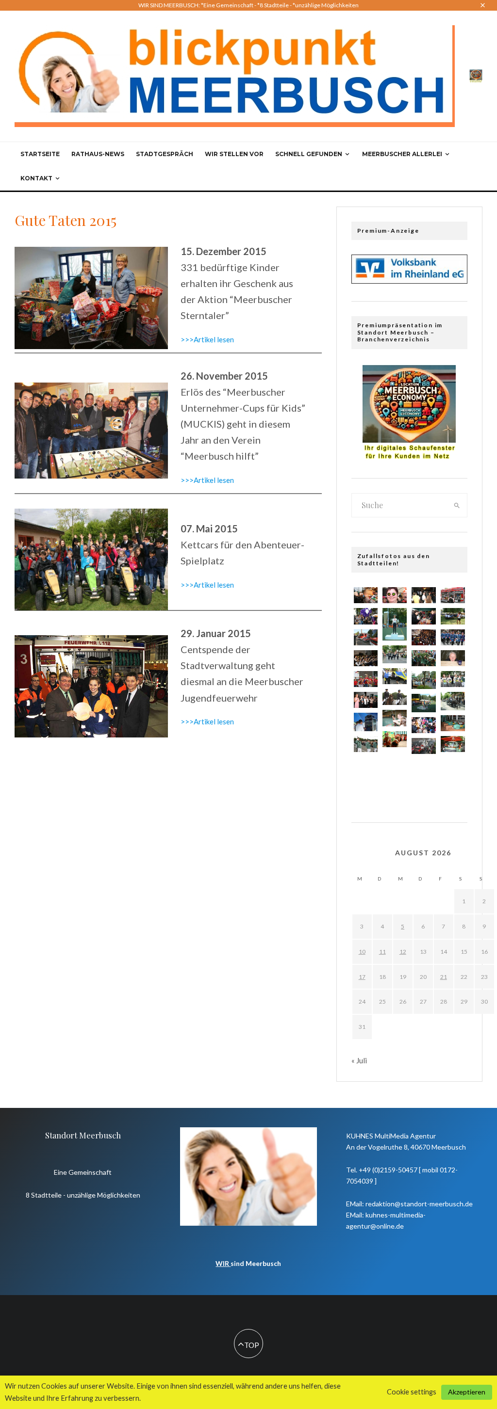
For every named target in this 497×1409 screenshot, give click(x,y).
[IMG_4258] (424, 595)
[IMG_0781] (424, 658)
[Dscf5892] (424, 703)
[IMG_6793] (394, 676)
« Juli (359, 1060)
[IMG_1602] (453, 616)
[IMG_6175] (366, 700)
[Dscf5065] (453, 701)
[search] (457, 505)
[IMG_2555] (394, 784)
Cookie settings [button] (411, 1392)
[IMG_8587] (394, 595)
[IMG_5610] (424, 768)
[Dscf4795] (424, 680)
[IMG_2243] (453, 679)
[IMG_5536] (424, 725)
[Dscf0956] (366, 722)
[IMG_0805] (366, 766)
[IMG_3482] (394, 739)
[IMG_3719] (453, 658)
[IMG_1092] (453, 723)
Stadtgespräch (164, 154)
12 (402, 951)
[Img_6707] (453, 595)
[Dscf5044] (394, 654)
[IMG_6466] (394, 761)
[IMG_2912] (366, 595)
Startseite (40, 154)
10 (362, 951)
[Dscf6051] (394, 624)
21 (443, 976)
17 (362, 976)
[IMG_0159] (366, 637)
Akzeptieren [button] (466, 1392)
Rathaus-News (97, 154)
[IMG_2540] (453, 744)
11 (382, 951)
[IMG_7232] (366, 744)
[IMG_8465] (424, 746)
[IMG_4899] (424, 616)
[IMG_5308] (424, 637)
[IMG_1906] (394, 697)
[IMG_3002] (366, 616)
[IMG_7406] (366, 658)
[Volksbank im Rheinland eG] (409, 280)
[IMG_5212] (366, 679)
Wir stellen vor (234, 154)
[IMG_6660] (453, 637)
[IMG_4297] (394, 718)
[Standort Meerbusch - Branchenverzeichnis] (475, 75)
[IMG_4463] (453, 766)
